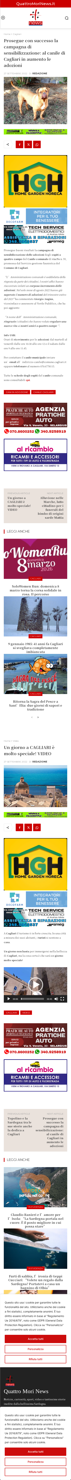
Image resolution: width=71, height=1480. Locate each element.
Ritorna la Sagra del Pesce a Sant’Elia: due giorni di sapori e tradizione (35, 705)
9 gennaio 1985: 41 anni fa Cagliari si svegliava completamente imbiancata (35, 648)
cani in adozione (17, 392)
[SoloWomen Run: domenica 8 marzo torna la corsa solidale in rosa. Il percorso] (35, 559)
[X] (28, 144)
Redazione (39, 73)
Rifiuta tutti (35, 1471)
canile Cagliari (43, 392)
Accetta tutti (35, 1451)
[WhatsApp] (37, 144)
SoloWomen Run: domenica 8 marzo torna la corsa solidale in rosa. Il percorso (35, 590)
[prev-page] (32, 717)
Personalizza (36, 1461)
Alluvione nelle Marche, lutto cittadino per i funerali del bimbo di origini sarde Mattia (50, 507)
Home (7, 34)
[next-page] (38, 717)
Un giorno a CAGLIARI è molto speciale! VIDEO (19, 504)
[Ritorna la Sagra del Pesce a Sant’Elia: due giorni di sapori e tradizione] (35, 674)
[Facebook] (19, 144)
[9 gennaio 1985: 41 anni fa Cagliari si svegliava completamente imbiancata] (35, 616)
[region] (35, 1443)
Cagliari (17, 34)
